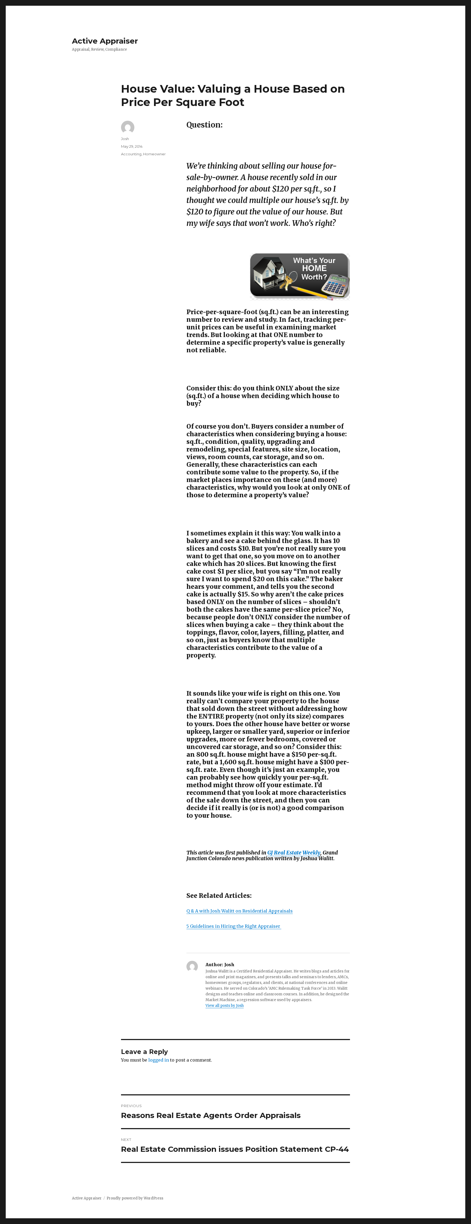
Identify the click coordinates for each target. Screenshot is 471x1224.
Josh (125, 139)
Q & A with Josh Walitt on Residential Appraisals (239, 911)
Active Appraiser (105, 41)
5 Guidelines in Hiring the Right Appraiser (233, 926)
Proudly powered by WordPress (135, 1198)
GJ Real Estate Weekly (293, 852)
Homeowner (154, 154)
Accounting (131, 154)
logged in (158, 1060)
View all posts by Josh (225, 1005)
